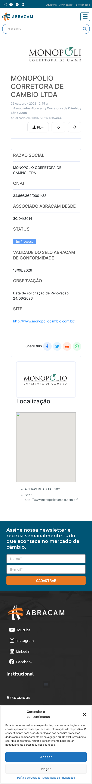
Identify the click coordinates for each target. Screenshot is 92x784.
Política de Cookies (28, 777)
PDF (40, 127)
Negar (46, 769)
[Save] (58, 127)
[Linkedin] (23, 5)
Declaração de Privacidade (58, 777)
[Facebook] (17, 5)
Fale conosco (82, 4)
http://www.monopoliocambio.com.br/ (44, 321)
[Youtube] (11, 5)
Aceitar (46, 757)
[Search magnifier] (85, 29)
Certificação (66, 4)
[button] (84, 714)
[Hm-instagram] (5, 5)
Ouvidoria (51, 4)
